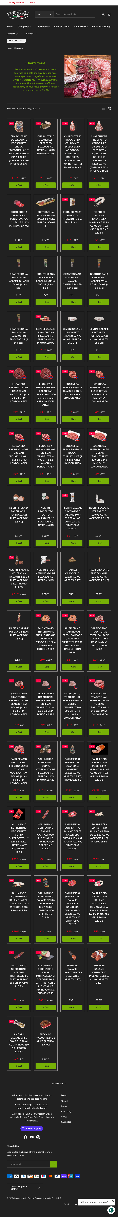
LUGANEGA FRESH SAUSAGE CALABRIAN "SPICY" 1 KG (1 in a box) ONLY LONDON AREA (19, 393)
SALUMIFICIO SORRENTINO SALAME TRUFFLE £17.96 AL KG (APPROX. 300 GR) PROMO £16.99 (19, 976)
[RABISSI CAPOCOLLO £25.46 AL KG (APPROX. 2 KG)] (72, 559)
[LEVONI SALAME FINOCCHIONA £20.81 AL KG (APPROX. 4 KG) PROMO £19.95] (46, 318)
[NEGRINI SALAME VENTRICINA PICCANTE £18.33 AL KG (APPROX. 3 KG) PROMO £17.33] (19, 559)
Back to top (57, 1083)
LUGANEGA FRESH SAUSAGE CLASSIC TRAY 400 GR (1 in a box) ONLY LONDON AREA (99, 393)
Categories (23, 26)
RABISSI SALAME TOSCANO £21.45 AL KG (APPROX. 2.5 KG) (19, 633)
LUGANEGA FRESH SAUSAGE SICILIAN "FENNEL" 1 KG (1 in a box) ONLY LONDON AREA (19, 454)
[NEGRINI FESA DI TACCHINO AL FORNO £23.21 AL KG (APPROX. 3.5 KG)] (19, 497)
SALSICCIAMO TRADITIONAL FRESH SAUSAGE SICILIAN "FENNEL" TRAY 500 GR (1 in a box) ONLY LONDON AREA (72, 705)
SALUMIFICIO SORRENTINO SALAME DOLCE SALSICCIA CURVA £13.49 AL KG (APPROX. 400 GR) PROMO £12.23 (72, 836)
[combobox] (65, 14)
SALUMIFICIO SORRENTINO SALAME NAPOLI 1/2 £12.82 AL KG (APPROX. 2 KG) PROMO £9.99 (19, 902)
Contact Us (13, 33)
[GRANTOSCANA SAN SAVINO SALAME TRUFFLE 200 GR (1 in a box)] (72, 264)
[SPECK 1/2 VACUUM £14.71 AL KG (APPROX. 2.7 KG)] (46, 1024)
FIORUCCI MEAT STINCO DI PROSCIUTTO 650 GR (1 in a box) (72, 217)
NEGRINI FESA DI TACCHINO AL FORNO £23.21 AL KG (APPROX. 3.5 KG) (18, 514)
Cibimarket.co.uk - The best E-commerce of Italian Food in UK (37, 1198)
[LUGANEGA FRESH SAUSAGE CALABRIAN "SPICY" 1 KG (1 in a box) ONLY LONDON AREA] (19, 373)
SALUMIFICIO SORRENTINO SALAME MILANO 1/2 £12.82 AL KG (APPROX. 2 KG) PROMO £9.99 (99, 833)
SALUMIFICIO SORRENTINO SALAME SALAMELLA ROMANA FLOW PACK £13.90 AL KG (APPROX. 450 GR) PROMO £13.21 (99, 907)
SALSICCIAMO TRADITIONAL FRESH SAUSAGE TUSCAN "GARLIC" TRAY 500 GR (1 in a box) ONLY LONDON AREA (18, 771)
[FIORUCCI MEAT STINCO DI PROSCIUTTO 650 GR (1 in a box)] (72, 201)
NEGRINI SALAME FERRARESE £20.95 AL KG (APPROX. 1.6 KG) (99, 513)
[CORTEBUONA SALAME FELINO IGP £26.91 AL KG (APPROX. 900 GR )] (46, 201)
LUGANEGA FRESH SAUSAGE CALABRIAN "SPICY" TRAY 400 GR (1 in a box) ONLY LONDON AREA (46, 394)
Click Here (30, 2)
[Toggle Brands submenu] (35, 34)
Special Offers (62, 26)
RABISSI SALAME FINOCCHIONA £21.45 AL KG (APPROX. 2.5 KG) (99, 575)
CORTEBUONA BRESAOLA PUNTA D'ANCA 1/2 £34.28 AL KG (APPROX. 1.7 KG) (19, 219)
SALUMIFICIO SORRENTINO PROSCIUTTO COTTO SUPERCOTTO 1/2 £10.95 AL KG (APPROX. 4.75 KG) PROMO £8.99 (19, 838)
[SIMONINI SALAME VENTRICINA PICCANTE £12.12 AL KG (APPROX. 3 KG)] (99, 955)
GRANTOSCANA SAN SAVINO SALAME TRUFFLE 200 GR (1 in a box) (72, 281)
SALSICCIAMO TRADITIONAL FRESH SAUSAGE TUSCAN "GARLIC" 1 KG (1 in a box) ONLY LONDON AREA (99, 704)
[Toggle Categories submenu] (31, 26)
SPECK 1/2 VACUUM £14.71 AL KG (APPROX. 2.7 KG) (45, 1039)
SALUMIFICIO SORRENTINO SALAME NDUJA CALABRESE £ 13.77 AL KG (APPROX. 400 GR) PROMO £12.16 (46, 905)
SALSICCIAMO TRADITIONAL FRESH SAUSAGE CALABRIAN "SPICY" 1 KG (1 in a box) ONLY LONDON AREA (46, 639)
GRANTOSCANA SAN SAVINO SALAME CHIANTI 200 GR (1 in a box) (19, 281)
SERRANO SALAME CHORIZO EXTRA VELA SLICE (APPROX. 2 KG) (72, 972)
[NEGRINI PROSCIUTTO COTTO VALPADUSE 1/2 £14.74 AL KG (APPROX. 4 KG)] (46, 497)
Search (64, 1101)
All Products (43, 26)
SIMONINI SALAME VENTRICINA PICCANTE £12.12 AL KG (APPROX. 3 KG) (99, 974)
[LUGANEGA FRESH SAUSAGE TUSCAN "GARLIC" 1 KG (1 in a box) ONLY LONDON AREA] (72, 435)
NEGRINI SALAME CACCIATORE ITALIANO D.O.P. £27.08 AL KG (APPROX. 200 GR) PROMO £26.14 (72, 518)
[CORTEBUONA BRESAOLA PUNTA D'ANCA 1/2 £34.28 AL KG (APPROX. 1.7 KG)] (19, 201)
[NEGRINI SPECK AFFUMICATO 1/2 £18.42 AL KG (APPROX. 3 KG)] (46, 559)
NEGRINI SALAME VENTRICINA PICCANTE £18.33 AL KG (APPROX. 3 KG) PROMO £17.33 (19, 578)
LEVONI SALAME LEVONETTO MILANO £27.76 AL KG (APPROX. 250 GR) (72, 335)
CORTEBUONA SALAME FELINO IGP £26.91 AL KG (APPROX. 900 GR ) (46, 219)
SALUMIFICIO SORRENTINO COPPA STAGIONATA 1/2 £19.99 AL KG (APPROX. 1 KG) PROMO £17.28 (45, 769)
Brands (30, 33)
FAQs (64, 1116)
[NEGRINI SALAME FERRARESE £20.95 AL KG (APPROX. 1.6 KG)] (99, 497)
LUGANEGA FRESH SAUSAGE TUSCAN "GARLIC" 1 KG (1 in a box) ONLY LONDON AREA (72, 454)
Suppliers (66, 1121)
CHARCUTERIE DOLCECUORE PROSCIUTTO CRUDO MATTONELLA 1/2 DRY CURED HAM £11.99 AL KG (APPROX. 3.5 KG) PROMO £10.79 (19, 150)
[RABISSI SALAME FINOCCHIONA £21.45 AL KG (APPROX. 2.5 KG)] (99, 559)
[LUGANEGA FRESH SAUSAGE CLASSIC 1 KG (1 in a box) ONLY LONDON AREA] (72, 373)
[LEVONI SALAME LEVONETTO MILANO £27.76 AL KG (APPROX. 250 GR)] (72, 318)
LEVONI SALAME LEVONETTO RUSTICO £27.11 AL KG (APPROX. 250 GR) (99, 335)
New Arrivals (81, 26)
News (64, 1106)
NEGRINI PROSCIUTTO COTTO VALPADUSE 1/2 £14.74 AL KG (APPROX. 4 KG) (46, 516)
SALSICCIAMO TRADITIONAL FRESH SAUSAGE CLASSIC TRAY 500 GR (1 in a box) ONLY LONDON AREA (18, 704)
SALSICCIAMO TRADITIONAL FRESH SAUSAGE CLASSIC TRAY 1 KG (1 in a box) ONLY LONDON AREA (99, 639)
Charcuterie (18, 48)
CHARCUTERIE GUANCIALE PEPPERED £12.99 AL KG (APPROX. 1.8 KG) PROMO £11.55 (46, 145)
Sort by (11, 108)
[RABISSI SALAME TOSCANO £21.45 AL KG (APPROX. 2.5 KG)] (19, 618)
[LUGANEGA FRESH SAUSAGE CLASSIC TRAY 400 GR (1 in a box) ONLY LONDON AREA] (99, 373)
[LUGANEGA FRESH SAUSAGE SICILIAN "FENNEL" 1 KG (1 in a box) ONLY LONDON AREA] (19, 435)
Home (10, 26)
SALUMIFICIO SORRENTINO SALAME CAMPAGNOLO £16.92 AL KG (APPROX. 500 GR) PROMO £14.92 (45, 836)
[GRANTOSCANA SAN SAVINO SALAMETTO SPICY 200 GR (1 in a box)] (19, 318)
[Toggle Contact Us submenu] (20, 34)
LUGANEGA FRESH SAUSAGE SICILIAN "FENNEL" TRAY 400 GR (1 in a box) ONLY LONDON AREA (45, 456)
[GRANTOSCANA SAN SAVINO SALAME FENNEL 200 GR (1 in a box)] (46, 264)
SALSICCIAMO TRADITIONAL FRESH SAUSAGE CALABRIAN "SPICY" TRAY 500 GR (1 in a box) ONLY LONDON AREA (72, 640)
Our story (66, 1111)
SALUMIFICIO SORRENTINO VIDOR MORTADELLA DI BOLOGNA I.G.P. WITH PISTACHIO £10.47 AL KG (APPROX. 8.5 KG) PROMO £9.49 (46, 979)
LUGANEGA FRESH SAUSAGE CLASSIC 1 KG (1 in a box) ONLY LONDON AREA (72, 391)
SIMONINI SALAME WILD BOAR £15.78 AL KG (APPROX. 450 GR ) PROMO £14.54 (19, 1043)
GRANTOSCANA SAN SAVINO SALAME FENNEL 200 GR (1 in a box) (45, 281)
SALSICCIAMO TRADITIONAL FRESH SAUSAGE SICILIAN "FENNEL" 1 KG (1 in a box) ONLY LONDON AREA (46, 704)
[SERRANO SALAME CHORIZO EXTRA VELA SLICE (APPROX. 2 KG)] (72, 955)
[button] (109, 15)
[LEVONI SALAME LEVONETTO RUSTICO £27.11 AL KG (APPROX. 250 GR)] (99, 318)
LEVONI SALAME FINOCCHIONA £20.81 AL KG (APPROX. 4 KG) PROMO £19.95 (45, 335)
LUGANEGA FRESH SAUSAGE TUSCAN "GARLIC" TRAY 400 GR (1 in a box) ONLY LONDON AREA (99, 456)
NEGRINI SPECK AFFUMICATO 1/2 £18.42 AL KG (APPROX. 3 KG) (45, 575)
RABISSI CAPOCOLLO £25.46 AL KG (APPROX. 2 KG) (72, 575)
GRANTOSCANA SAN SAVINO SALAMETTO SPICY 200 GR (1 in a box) (19, 335)
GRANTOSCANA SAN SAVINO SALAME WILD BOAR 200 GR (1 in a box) (99, 281)
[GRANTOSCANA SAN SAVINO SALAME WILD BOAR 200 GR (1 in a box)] (99, 264)
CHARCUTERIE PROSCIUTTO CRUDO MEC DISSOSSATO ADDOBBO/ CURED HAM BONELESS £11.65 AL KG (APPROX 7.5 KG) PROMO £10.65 (72, 152)
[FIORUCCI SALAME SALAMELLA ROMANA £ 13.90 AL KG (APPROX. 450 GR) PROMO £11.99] (99, 201)
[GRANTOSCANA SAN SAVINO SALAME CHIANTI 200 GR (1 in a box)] (19, 264)
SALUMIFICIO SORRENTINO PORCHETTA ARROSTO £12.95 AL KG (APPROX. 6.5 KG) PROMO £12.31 (99, 769)
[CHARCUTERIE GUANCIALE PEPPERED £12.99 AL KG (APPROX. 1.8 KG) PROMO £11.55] (46, 126)
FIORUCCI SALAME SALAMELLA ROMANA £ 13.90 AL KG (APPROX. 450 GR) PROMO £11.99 (99, 222)
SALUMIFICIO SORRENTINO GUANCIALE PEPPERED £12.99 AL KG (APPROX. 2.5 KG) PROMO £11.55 (72, 769)
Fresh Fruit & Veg (101, 26)
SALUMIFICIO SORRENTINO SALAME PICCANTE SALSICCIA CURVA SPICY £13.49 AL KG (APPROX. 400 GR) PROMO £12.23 (72, 909)
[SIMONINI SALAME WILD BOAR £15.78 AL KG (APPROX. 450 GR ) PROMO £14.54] (19, 1024)
